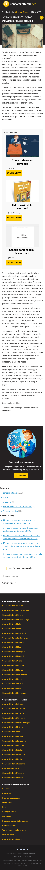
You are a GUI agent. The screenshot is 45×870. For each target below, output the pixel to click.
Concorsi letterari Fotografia (14, 652)
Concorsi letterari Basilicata (13, 709)
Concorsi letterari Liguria (12, 736)
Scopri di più (14, 173)
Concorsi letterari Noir (11, 688)
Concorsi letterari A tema (12, 606)
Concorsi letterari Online (12, 750)
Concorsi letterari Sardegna (13, 764)
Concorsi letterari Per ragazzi (14, 693)
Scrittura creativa (10, 511)
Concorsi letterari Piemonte (13, 755)
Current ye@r (9, 583)
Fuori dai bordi (8, 835)
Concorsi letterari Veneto (12, 778)
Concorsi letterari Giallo (12, 661)
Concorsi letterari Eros (11, 629)
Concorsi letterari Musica (12, 684)
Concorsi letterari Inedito (12, 679)
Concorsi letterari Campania (13, 718)
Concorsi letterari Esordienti (14, 633)
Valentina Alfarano (22, 12)
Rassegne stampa (9, 812)
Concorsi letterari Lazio (11, 732)
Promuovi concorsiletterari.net (15, 821)
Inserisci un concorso (11, 798)
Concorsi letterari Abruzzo (13, 704)
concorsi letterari (10, 493)
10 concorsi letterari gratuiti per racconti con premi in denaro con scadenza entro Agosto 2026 (22, 546)
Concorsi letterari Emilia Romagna (16, 723)
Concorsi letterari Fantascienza (15, 638)
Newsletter (7, 803)
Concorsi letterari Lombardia (14, 741)
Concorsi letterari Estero (12, 727)
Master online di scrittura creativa (17, 507)
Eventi (5, 498)
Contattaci (6, 793)
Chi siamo (6, 789)
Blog (4, 807)
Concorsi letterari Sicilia (12, 768)
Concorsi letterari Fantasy (13, 643)
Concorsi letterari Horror (12, 670)
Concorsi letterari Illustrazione (14, 675)
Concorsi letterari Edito (11, 624)
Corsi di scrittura (9, 826)
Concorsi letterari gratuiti (12, 839)
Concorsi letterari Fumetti (13, 656)
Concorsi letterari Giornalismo (14, 665)
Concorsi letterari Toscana (13, 773)
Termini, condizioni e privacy (14, 830)
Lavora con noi (8, 816)
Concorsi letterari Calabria (13, 713)
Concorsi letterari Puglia (12, 759)
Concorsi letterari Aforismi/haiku (15, 610)
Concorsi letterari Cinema (13, 615)
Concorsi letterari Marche (13, 746)
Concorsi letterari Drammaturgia (15, 620)
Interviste (7, 502)
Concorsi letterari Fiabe (12, 647)
